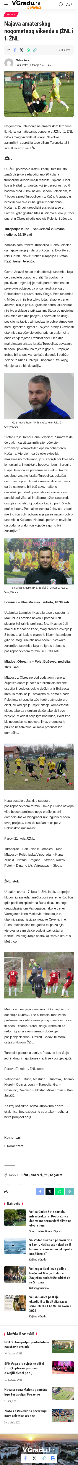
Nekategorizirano (39, 1288)
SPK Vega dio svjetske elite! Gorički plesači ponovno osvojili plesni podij (24, 1368)
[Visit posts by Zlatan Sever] (8, 63)
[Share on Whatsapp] (28, 50)
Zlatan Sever (22, 60)
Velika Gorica (45, 1231)
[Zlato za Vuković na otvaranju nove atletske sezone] (63, 1415)
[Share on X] (21, 50)
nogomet (56, 1175)
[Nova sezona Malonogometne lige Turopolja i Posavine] (63, 1393)
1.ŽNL (25, 1175)
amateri (36, 1175)
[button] (8, 4)
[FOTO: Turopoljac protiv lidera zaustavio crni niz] (63, 1346)
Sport (11, 14)
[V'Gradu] (27, 4)
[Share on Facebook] (15, 50)
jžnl (46, 1175)
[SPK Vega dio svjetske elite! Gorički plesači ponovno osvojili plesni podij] (63, 1367)
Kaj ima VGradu (37, 1259)
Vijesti (58, 1231)
